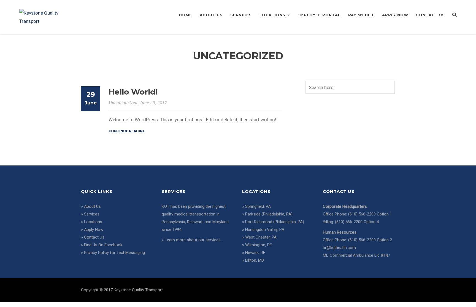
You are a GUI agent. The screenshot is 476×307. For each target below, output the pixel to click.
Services (241, 15)
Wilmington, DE (258, 244)
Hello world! (133, 91)
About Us (211, 15)
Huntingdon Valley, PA (264, 229)
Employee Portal (319, 15)
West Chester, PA (261, 237)
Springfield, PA (258, 206)
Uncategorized (123, 102)
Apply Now (395, 15)
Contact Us (430, 15)
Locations (272, 15)
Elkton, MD (254, 260)
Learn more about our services (193, 239)
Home (185, 15)
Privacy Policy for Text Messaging (114, 252)
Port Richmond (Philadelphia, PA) (274, 221)
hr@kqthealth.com (339, 247)
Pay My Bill (361, 15)
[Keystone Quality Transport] (43, 16)
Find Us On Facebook (103, 244)
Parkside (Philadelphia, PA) (269, 214)
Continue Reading (127, 131)
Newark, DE (255, 252)
